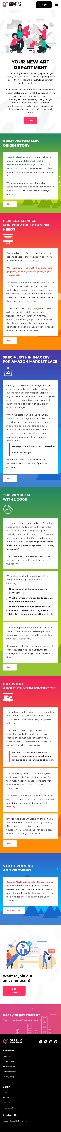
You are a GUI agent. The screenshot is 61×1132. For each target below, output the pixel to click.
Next (30, 120)
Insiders (6, 1098)
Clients (5, 1092)
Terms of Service (9, 1072)
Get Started (14, 910)
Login (43, 4)
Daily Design (8, 1056)
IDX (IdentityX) (9, 1066)
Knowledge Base (9, 1108)
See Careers (14, 990)
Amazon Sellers (9, 1061)
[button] (56, 4)
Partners (6, 1103)
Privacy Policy (8, 1077)
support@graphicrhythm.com (15, 1121)
